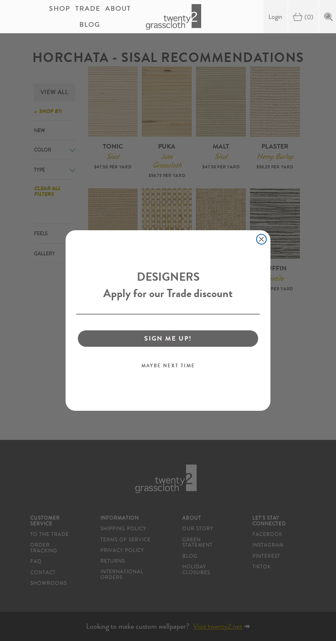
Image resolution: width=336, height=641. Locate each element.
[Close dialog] (261, 239)
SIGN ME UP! (168, 338)
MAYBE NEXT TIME (168, 365)
